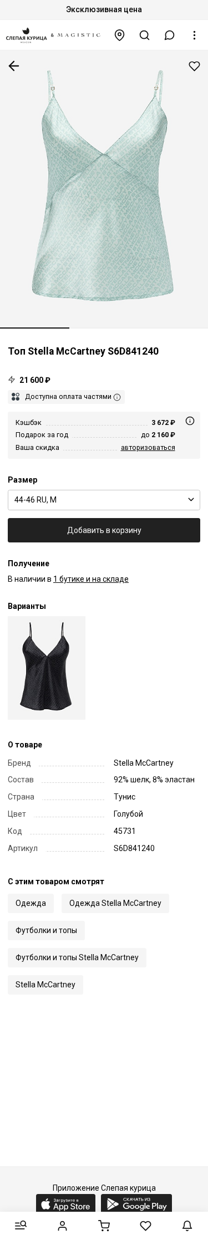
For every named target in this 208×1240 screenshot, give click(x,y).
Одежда (31, 903)
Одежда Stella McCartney (115, 903)
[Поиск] (144, 35)
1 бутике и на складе (91, 579)
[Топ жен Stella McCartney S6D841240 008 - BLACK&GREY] (46, 668)
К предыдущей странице (14, 66)
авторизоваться (148, 447)
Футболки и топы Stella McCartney (77, 957)
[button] (169, 35)
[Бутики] (119, 35)
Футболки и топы (46, 930)
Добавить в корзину (104, 530)
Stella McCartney (45, 984)
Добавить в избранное (194, 66)
